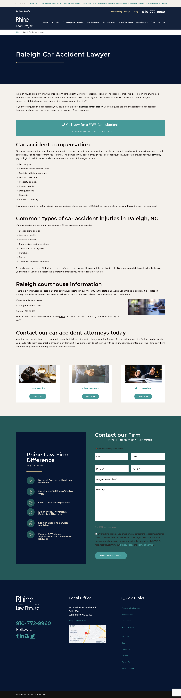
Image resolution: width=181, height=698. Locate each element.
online (62, 316)
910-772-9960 (153, 12)
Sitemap (125, 656)
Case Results (38, 388)
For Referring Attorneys (120, 11)
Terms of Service (145, 544)
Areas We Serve (128, 627)
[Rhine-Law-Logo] (24, 22)
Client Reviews (90, 388)
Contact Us (126, 649)
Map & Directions (77, 620)
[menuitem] (45, 22)
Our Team (125, 637)
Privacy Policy (126, 544)
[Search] (163, 22)
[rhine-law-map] (87, 634)
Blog (136, 11)
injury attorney (122, 342)
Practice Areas (127, 615)
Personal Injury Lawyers (131, 608)
